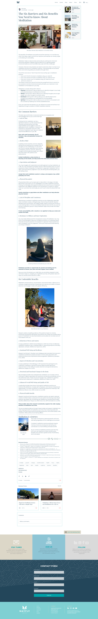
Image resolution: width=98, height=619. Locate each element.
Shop (38, 611)
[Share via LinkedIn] (25, 476)
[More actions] (60, 9)
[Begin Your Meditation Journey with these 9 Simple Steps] (28, 494)
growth (27, 462)
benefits (55, 465)
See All (59, 486)
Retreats (38, 607)
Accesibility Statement (71, 612)
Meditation (21, 468)
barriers (49, 465)
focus (53, 462)
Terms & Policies (70, 611)
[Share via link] (29, 476)
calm (32, 465)
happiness (21, 465)
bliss (27, 465)
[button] (80, 2)
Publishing (39, 608)
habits (57, 462)
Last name (36, 575)
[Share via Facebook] (19, 476)
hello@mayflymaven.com (56, 608)
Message (36, 588)
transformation (40, 462)
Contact (38, 612)
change (33, 462)
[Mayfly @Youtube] (76, 608)
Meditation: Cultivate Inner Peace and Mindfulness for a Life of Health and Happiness (51, 503)
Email (35, 582)
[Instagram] (71, 608)
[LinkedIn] (68, 608)
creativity (43, 465)
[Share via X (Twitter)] (22, 476)
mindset (21, 462)
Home (38, 606)
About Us (38, 610)
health (47, 462)
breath (36, 465)
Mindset (20, 472)
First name (37, 569)
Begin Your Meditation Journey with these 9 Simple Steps (27, 503)
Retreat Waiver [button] (77, 611)
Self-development (23, 470)
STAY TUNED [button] (16, 547)
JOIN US (48, 547)
